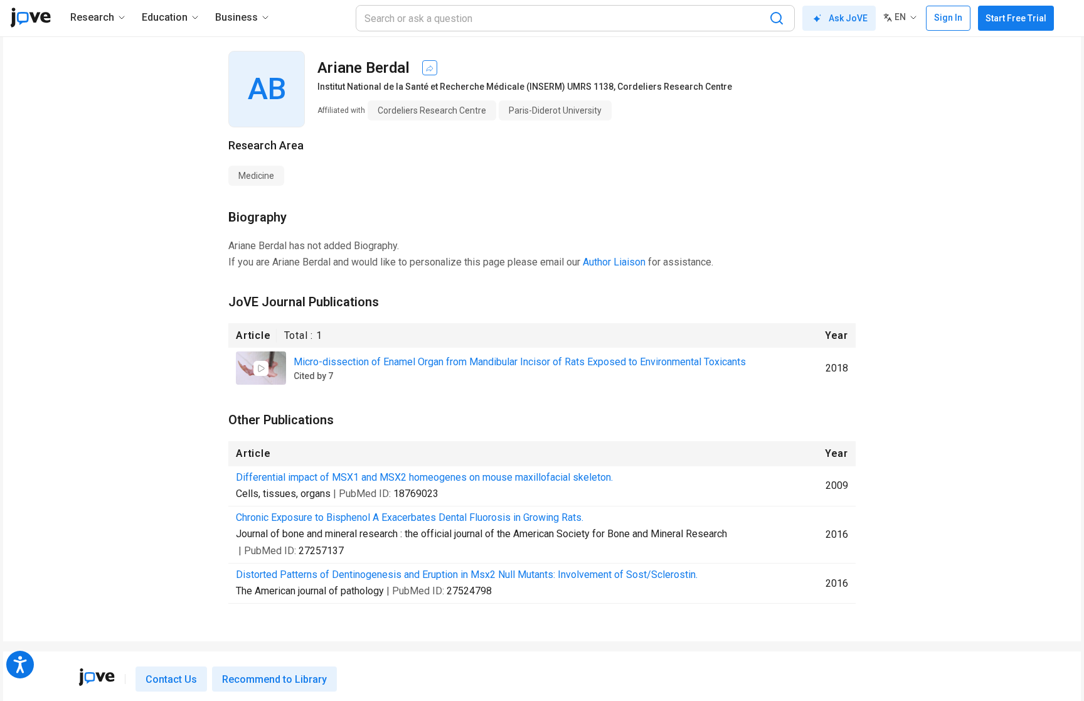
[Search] (776, 18)
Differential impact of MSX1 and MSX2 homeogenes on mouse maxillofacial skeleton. (424, 477)
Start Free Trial (1016, 18)
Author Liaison (614, 262)
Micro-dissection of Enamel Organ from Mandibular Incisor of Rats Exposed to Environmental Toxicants (520, 362)
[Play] (260, 368)
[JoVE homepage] (96, 677)
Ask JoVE (848, 18)
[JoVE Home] (30, 18)
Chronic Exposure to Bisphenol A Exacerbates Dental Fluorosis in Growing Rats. (409, 517)
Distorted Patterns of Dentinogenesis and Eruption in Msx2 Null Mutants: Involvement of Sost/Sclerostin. (467, 575)
